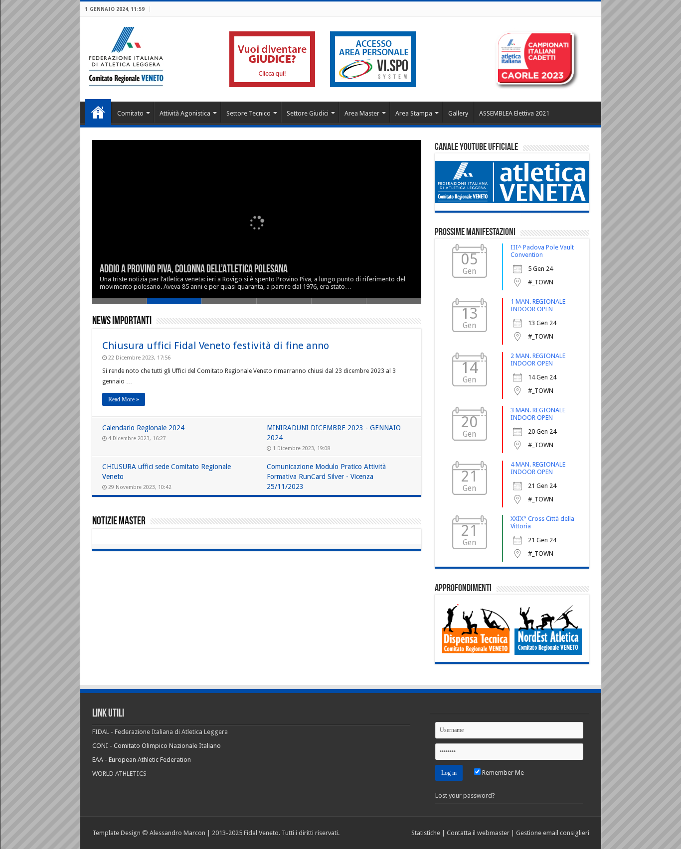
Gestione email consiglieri (552, 833)
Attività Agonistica (185, 113)
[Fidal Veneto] (126, 55)
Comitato (130, 113)
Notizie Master (119, 521)
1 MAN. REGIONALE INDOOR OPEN (538, 305)
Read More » (123, 399)
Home (98, 112)
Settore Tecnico (248, 113)
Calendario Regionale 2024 (143, 428)
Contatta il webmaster (478, 833)
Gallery (458, 113)
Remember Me (502, 772)
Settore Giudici (308, 113)
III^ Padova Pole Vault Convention (542, 250)
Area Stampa (413, 113)
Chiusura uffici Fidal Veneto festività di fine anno (215, 346)
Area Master (361, 113)
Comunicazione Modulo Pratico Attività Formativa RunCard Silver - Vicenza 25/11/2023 (326, 476)
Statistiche (425, 833)
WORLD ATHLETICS (119, 773)
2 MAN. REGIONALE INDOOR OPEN (538, 359)
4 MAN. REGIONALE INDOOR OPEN (538, 468)
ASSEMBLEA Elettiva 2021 (514, 113)
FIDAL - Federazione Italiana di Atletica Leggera (160, 731)
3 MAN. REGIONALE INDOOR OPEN (538, 413)
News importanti (122, 321)
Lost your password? (465, 795)
